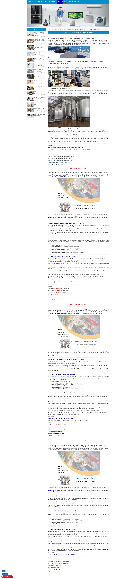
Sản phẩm (57, 29)
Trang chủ (51, 29)
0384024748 (5, 577)
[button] (33, 15)
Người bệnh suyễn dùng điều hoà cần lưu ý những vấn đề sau (39, 34)
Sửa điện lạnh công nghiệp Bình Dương (70, 29)
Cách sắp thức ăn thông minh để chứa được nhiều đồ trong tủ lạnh (39, 41)
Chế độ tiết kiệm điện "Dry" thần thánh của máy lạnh (39, 47)
